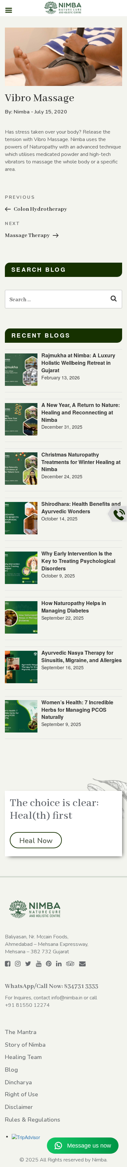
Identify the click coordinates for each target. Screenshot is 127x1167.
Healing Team (23, 1057)
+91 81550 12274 (27, 1005)
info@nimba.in (66, 997)
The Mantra (20, 1032)
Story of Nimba (25, 1045)
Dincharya (18, 1082)
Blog (11, 1070)
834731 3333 (81, 986)
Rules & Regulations (32, 1120)
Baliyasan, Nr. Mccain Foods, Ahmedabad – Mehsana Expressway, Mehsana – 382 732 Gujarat (46, 944)
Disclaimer (19, 1107)
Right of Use (21, 1094)
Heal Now (36, 841)
